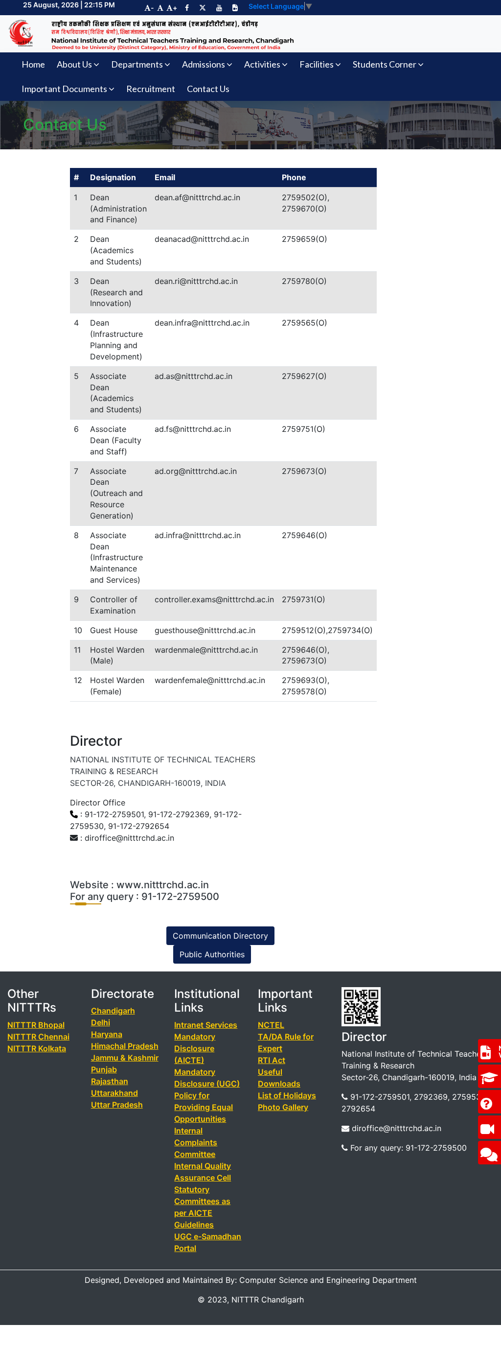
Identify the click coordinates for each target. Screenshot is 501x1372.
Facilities (316, 64)
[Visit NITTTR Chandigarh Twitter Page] (202, 7)
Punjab (104, 1069)
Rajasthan (109, 1081)
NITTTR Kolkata (36, 1048)
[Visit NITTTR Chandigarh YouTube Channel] (219, 7)
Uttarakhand (114, 1093)
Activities (262, 64)
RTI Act (271, 1060)
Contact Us (208, 88)
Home (33, 64)
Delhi (100, 1022)
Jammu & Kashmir (125, 1058)
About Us (74, 64)
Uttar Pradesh (117, 1105)
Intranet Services (205, 1025)
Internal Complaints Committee (195, 1142)
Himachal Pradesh (125, 1046)
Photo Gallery (283, 1107)
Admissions (203, 64)
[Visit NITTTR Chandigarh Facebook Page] (187, 7)
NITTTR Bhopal (36, 1025)
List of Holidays (287, 1095)
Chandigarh (113, 1011)
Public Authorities (212, 954)
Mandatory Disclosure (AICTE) (194, 1048)
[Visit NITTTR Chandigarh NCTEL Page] (235, 7)
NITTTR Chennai (38, 1036)
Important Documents (64, 88)
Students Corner (384, 64)
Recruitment (150, 88)
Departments (137, 64)
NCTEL (271, 1025)
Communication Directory (220, 936)
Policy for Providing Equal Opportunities (203, 1107)
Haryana (106, 1034)
